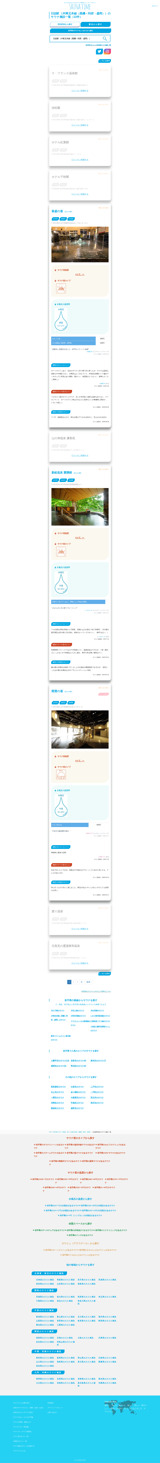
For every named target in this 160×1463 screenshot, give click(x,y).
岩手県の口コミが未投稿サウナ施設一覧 (98, 45)
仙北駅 (71, 219)
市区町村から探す (65, 24)
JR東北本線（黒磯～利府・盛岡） (80, 1132)
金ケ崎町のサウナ (78, 1092)
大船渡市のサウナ (78, 1098)
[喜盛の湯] (80, 261)
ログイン (155, 6)
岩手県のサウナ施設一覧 (61, 1132)
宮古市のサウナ (97, 1098)
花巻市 (63, 115)
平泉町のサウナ (77, 1103)
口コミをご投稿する (80, 91)
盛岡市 (63, 219)
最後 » (88, 982)
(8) (78, 1061)
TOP (50, 1132)
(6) (58, 1066)
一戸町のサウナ (97, 1092)
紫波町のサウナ (57, 1108)
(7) (98, 1061)
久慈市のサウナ (77, 1087)
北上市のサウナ (57, 1092)
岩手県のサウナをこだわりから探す (80, 31)
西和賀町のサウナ (58, 1087)
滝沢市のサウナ (97, 1103)
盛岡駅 (71, 702)
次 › (82, 982)
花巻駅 (71, 480)
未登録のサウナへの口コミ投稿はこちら (96, 991)
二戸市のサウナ (97, 1087)
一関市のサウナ (57, 1098)
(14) (60, 1061)
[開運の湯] (80, 747)
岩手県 (55, 81)
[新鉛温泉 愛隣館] (80, 524)
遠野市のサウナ (77, 1108)
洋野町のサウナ (57, 1103)
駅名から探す (95, 24)
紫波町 (63, 81)
